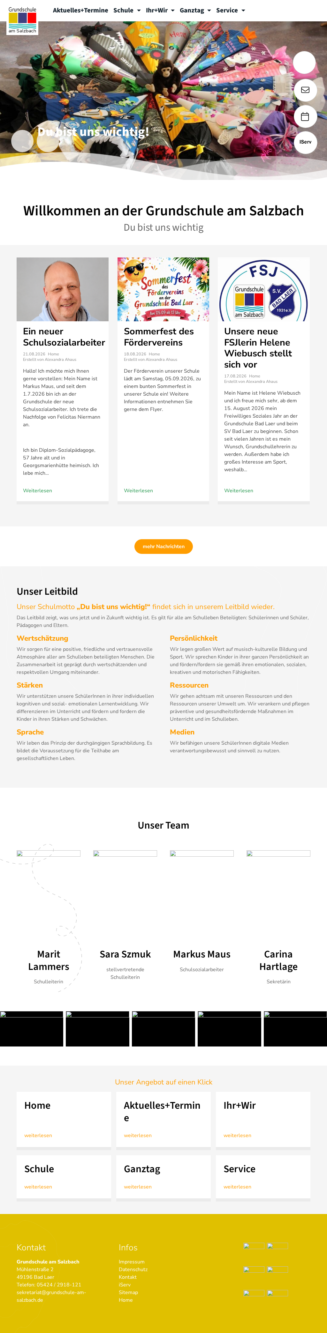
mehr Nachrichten (164, 546)
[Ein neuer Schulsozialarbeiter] (63, 296)
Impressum (132, 1261)
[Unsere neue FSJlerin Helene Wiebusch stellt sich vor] (264, 304)
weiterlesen (38, 1135)
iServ (125, 1284)
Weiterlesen (37, 490)
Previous (22, 141)
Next (48, 141)
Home (126, 1300)
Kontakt (128, 1277)
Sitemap (128, 1292)
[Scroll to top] (313, 1319)
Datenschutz (133, 1269)
